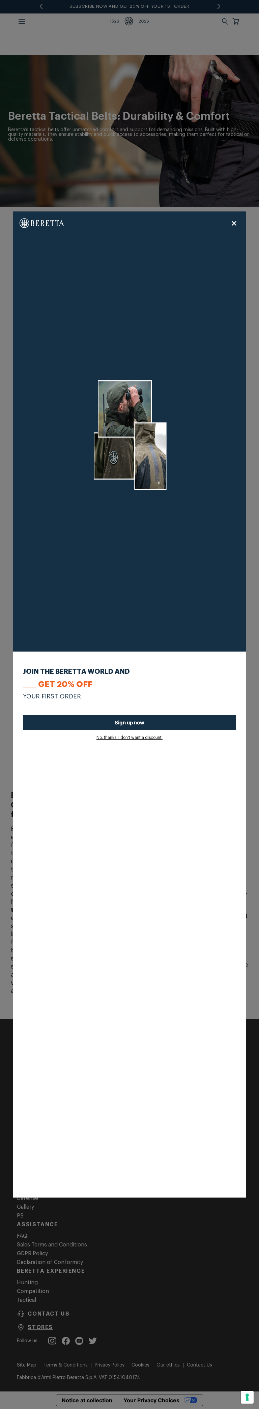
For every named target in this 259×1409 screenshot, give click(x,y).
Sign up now (129, 722)
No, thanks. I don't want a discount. (129, 738)
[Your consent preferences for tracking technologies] (247, 1397)
